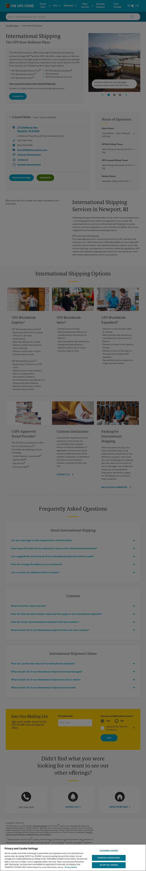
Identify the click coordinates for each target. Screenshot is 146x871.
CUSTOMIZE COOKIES (109, 851)
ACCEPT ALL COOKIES (109, 865)
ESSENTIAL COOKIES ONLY (108, 858)
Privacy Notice (71, 867)
